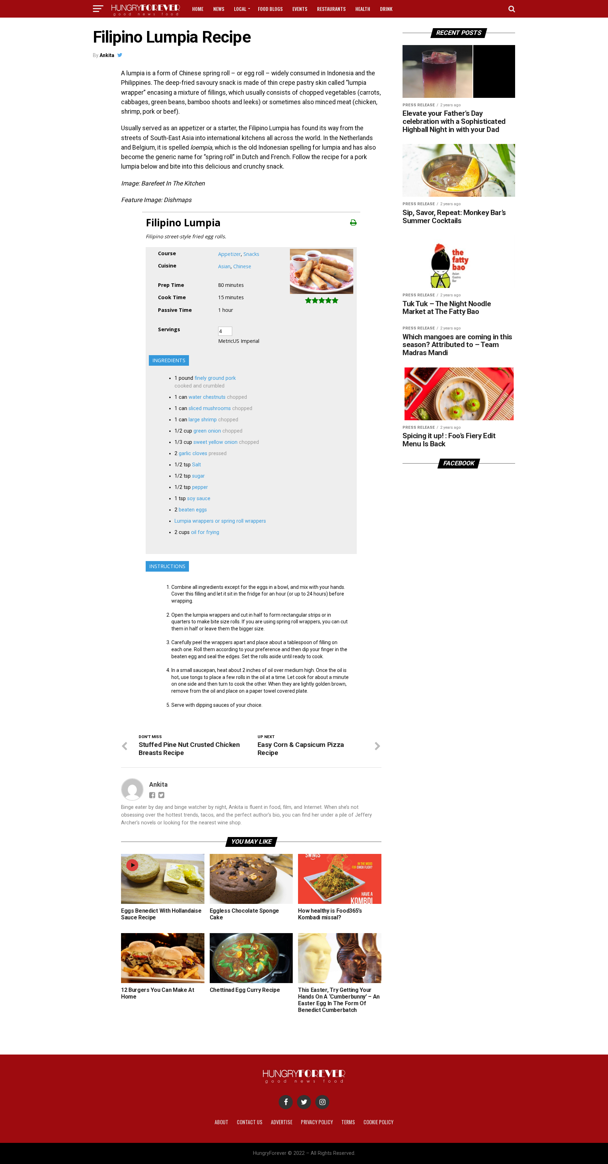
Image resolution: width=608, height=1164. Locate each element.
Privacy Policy (317, 1122)
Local (240, 8)
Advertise (281, 1122)
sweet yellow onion (216, 442)
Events (299, 8)
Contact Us (249, 1122)
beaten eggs (193, 510)
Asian (224, 266)
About (221, 1122)
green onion (207, 431)
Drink (386, 8)
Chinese (242, 266)
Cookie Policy (378, 1122)
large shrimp (203, 420)
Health (362, 8)
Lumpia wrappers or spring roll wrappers (220, 521)
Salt (196, 465)
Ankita (107, 55)
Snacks (251, 254)
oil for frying (205, 532)
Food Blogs (270, 8)
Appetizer (229, 254)
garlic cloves (193, 454)
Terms (348, 1122)
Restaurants (331, 8)
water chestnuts (207, 397)
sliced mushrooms (210, 408)
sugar (198, 476)
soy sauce (198, 499)
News (218, 8)
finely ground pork (215, 378)
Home (197, 8)
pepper (200, 487)
